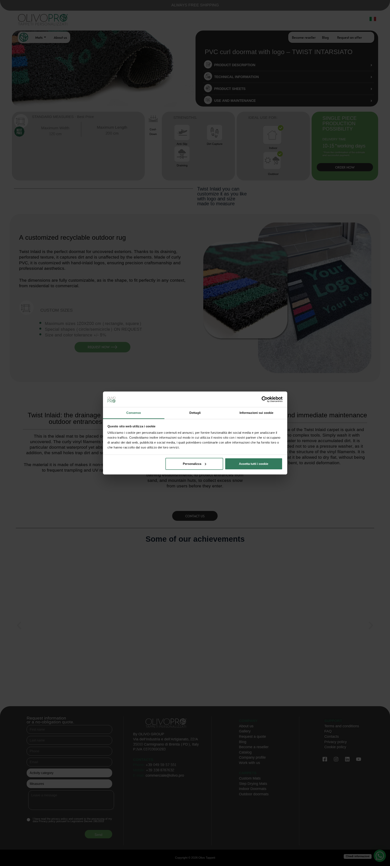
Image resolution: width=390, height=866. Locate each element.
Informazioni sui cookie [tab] (256, 412)
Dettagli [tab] (195, 412)
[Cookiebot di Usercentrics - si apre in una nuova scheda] (265, 399)
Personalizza (192, 463)
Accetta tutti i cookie (253, 463)
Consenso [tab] (133, 412)
